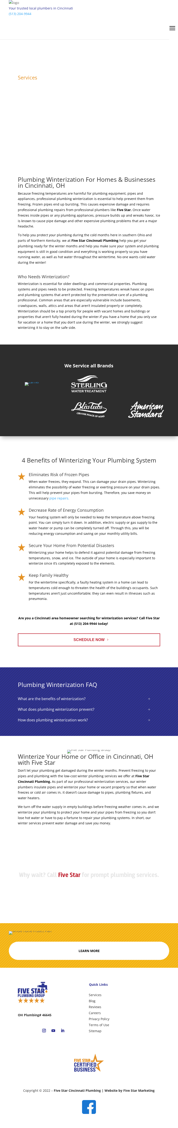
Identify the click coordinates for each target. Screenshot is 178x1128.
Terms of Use (99, 1025)
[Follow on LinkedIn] (62, 1030)
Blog (92, 1001)
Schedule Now (89, 640)
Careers (95, 1013)
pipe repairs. (59, 498)
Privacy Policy (99, 1019)
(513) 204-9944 (20, 14)
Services (95, 995)
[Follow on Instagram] (44, 1030)
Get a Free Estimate (89, 892)
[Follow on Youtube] (53, 1030)
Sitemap (95, 1031)
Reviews (95, 1007)
